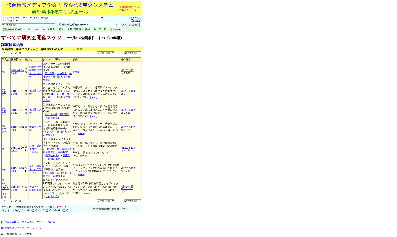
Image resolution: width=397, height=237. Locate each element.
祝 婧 (60, 94)
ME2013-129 (128, 147)
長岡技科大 (51, 155)
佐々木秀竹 (51, 193)
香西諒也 (49, 94)
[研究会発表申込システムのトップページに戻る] (28, 222)
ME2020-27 (127, 70)
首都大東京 (51, 117)
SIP (4, 92)
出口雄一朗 (51, 114)
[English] (136, 20)
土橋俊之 (49, 149)
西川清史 (62, 172)
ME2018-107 (128, 110)
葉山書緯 (49, 172)
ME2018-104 (128, 91)
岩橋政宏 (63, 152)
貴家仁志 (64, 193)
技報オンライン (128, 10)
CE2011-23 (127, 185)
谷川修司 (49, 131)
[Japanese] (134, 17)
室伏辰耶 (62, 149)
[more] (76, 72)
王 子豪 (49, 73)
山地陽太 (62, 73)
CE (3, 183)
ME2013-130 (128, 168)
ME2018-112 (128, 127)
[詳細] (4, 197)
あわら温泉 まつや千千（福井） (35, 149)
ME (4, 72)
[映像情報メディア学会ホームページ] (21, 228)
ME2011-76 (127, 188)
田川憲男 (58, 76)
